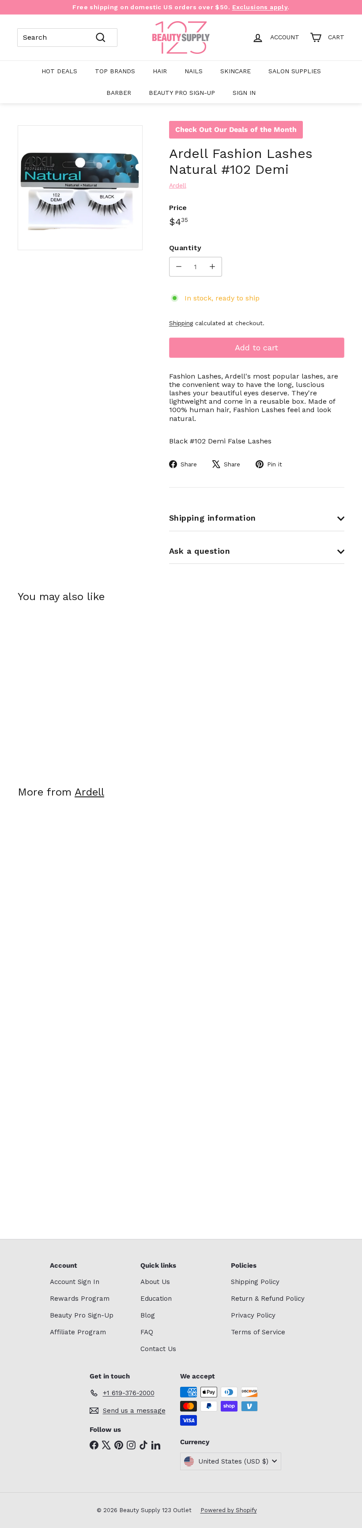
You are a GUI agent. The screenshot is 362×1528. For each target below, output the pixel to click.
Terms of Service (258, 1332)
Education (156, 1299)
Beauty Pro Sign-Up (182, 92)
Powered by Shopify (228, 1510)
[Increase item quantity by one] (212, 267)
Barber (118, 92)
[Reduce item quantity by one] (179, 267)
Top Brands (115, 71)
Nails (194, 71)
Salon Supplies (294, 71)
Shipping (181, 323)
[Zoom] (80, 188)
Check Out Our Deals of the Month (236, 129)
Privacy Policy (253, 1315)
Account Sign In (74, 1282)
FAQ (146, 1332)
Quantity (185, 248)
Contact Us (158, 1349)
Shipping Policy (255, 1282)
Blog (147, 1315)
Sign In (244, 92)
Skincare (235, 71)
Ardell (89, 792)
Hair (160, 71)
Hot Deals (59, 71)
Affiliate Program (78, 1332)
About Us (155, 1282)
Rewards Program (79, 1299)
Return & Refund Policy (268, 1299)
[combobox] (67, 37)
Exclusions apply (260, 7)
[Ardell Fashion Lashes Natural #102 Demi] (41, 688)
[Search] (100, 37)
